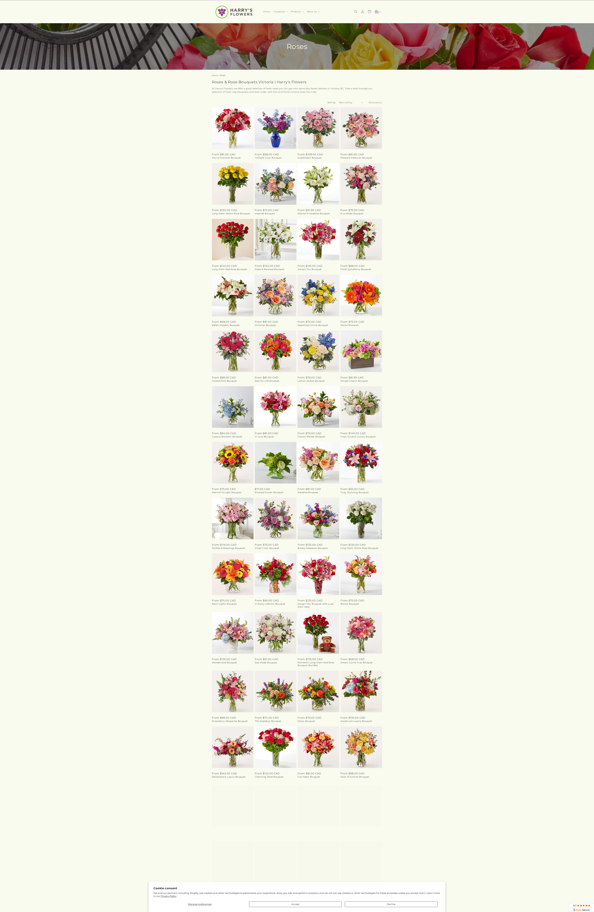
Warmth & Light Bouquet (226, 492)
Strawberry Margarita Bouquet (230, 721)
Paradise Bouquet (308, 492)
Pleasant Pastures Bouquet (356, 157)
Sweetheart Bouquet (310, 157)
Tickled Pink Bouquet (224, 381)
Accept (295, 904)
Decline (391, 904)
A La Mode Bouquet (351, 213)
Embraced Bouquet (223, 832)
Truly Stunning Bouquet (354, 492)
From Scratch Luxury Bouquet (358, 436)
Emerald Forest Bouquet (269, 492)
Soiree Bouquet (349, 325)
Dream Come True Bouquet (356, 662)
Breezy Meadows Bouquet (313, 548)
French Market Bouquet (311, 436)
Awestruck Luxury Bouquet (356, 721)
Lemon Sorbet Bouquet (311, 381)
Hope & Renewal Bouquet (269, 269)
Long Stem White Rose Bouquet (359, 548)
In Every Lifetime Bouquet (270, 603)
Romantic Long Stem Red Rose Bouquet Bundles (316, 664)
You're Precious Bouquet (226, 157)
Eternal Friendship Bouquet (314, 213)
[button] (280, 11)
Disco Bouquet (306, 721)
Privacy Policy (168, 896)
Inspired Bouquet (265, 213)
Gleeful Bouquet (349, 832)
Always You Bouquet (310, 269)
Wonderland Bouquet (224, 662)
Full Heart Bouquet (309, 776)
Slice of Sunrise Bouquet (354, 776)
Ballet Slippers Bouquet (226, 325)
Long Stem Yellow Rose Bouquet (231, 213)
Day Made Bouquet (266, 662)
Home (215, 75)
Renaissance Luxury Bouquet (229, 776)
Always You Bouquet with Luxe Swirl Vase (316, 605)
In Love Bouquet (264, 436)
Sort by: (331, 102)
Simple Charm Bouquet (354, 381)
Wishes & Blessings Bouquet (228, 548)
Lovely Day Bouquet (309, 832)
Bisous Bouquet (349, 603)
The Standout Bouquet (268, 721)
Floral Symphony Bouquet (355, 269)
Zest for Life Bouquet (267, 381)
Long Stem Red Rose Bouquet (229, 269)
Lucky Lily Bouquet (266, 832)
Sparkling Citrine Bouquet (313, 325)
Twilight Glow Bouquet (268, 157)
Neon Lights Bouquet (224, 603)
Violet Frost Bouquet (267, 548)
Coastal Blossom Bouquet (227, 436)
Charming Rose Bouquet (269, 776)
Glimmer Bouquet (265, 325)
